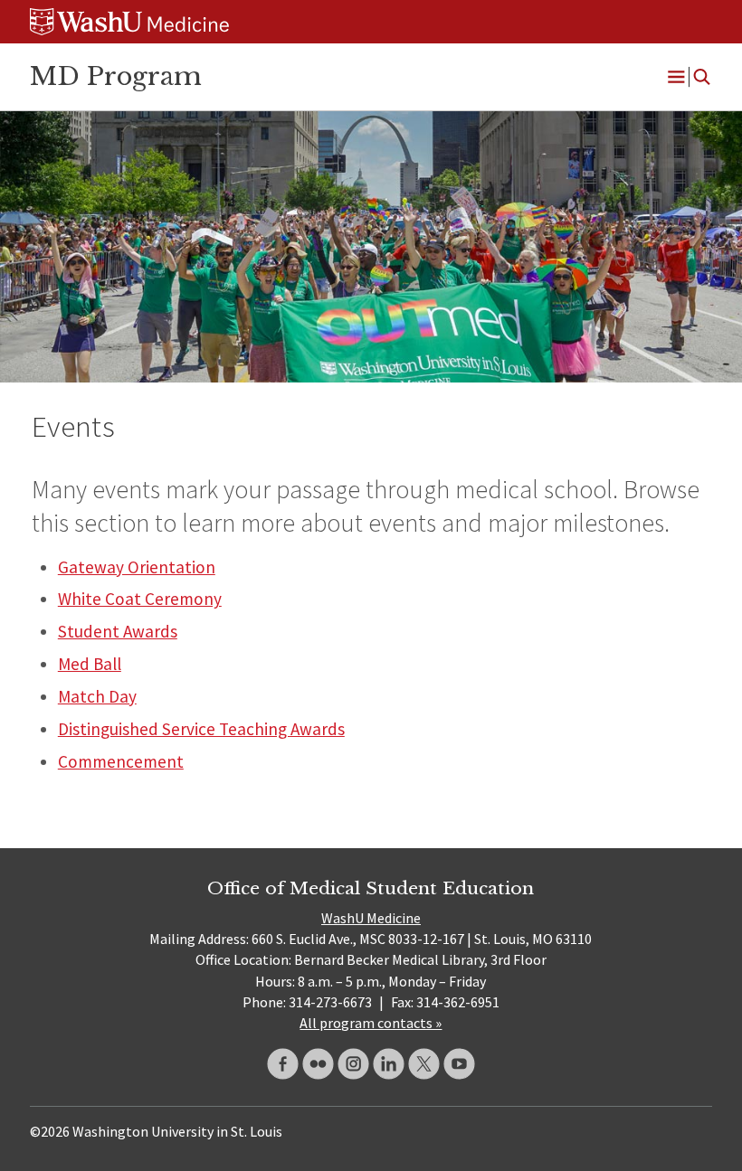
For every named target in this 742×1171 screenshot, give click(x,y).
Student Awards (117, 631)
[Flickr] (318, 1064)
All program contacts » (371, 1023)
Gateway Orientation (136, 567)
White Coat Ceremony (140, 598)
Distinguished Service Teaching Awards (201, 729)
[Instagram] (353, 1064)
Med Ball (89, 664)
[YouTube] (459, 1064)
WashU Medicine (371, 918)
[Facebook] (283, 1064)
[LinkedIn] (388, 1064)
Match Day (97, 696)
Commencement (121, 761)
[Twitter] (424, 1064)
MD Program (116, 76)
